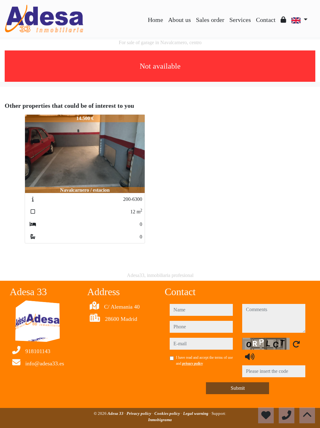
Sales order (210, 19)
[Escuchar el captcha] (250, 356)
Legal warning (196, 413)
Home (155, 19)
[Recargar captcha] (296, 344)
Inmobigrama (160, 419)
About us (179, 19)
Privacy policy (139, 413)
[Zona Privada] (283, 20)
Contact (266, 19)
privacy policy (192, 363)
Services (240, 19)
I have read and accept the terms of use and (204, 360)
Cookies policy (167, 413)
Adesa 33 (116, 413)
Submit (238, 388)
